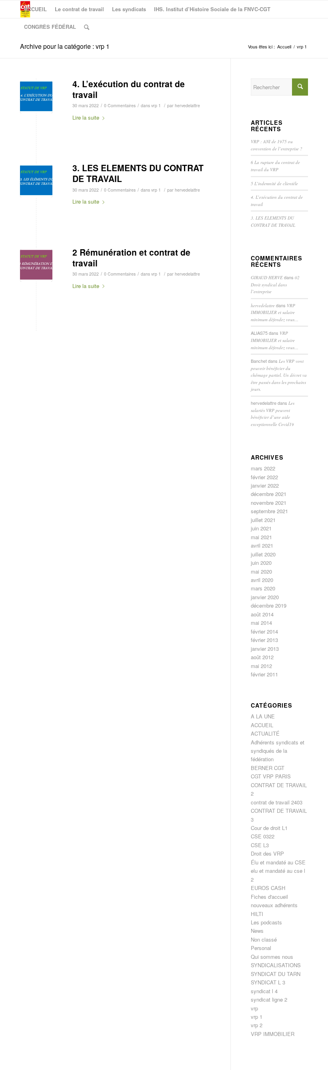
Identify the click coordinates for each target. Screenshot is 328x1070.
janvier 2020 (265, 597)
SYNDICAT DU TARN (275, 974)
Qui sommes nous (272, 956)
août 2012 (262, 657)
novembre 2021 (268, 502)
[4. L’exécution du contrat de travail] (36, 97)
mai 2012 (261, 666)
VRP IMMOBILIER (272, 1034)
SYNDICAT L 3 (268, 982)
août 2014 (262, 614)
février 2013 (264, 640)
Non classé (264, 939)
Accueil (284, 47)
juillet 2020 (263, 554)
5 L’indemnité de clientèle (274, 183)
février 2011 (264, 674)
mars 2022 (263, 468)
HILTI (257, 914)
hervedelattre (187, 105)
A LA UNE (263, 716)
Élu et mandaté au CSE (278, 862)
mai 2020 (261, 571)
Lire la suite (85, 117)
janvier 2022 (265, 485)
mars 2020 (263, 588)
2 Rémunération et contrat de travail (131, 257)
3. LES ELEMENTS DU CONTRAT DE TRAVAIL (138, 173)
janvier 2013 (265, 648)
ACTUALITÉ (265, 733)
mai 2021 (261, 537)
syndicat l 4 (264, 991)
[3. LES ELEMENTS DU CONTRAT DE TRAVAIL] (36, 181)
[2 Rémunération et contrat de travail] (36, 265)
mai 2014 (261, 622)
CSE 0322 (262, 836)
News (257, 930)
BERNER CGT (267, 768)
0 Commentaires (120, 105)
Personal (261, 948)
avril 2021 (262, 545)
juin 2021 (261, 528)
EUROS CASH (268, 888)
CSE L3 (260, 845)
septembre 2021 (269, 511)
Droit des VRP (267, 853)
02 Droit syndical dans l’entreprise (275, 284)
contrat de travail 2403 (276, 802)
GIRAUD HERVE (267, 277)
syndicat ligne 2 (269, 999)
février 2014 (264, 631)
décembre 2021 (268, 494)
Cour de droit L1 (269, 828)
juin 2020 (261, 562)
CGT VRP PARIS (271, 776)
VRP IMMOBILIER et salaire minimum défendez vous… (274, 312)
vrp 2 (256, 1025)
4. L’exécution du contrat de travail (128, 89)
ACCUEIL (262, 725)
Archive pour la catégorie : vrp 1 (65, 46)
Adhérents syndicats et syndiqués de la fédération (277, 750)
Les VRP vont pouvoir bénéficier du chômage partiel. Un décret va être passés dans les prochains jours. (279, 375)
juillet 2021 (263, 520)
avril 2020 (262, 580)
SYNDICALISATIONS (276, 965)
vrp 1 (156, 105)
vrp (254, 1008)
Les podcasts (266, 922)
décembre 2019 (268, 605)
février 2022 (264, 477)
